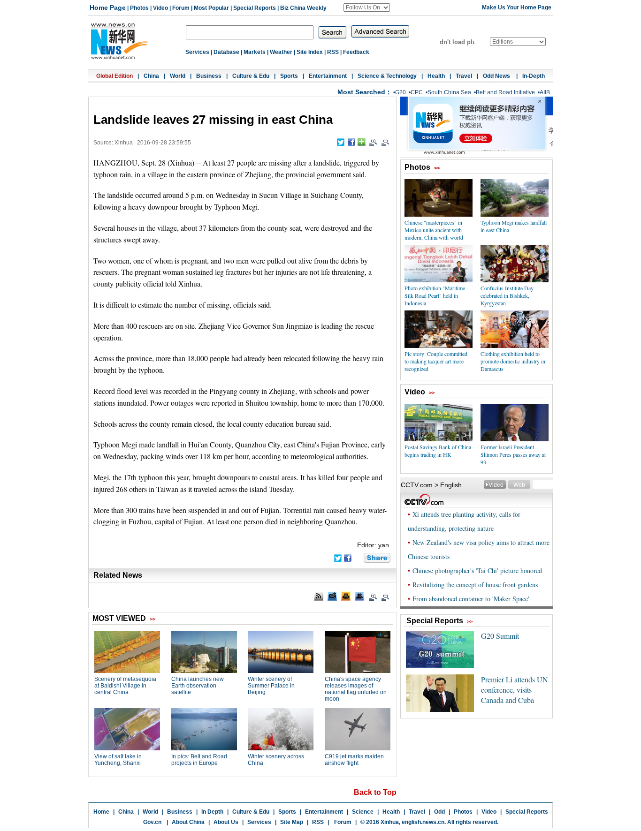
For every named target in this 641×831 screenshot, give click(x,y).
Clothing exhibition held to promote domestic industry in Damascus (513, 361)
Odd (439, 811)
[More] (362, 142)
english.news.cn (423, 822)
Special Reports (254, 8)
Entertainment (328, 76)
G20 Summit (500, 636)
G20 (400, 92)
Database (226, 52)
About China (188, 822)
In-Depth (533, 76)
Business (208, 76)
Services (197, 52)
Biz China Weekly (303, 8)
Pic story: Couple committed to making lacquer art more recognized (435, 361)
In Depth (212, 811)
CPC (417, 92)
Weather (281, 52)
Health (436, 76)
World (177, 76)
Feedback (356, 52)
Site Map (291, 822)
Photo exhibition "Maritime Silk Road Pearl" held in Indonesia (434, 295)
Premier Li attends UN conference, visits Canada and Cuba (514, 689)
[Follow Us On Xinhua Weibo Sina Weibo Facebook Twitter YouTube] (366, 7)
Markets (255, 52)
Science (363, 811)
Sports (289, 76)
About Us (226, 822)
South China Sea (449, 92)
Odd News (497, 76)
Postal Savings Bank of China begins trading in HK (437, 450)
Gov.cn (152, 822)
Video (160, 8)
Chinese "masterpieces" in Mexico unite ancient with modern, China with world (433, 230)
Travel (464, 76)
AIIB (545, 92)
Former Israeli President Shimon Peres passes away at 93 (513, 454)
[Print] (346, 596)
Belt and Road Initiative (505, 92)
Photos (139, 8)
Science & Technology (387, 76)
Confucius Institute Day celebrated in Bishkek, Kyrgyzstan (507, 295)
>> (437, 168)
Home (101, 811)
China (151, 76)
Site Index (310, 52)
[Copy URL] (359, 596)
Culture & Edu (250, 76)
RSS (333, 52)
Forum (181, 8)
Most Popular (211, 8)
